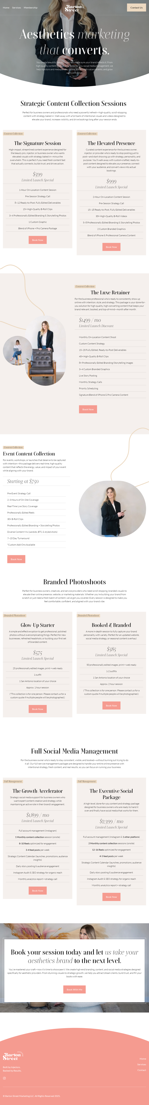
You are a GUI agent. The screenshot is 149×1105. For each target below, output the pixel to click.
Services (16, 7)
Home (6, 7)
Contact (142, 1070)
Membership (30, 7)
